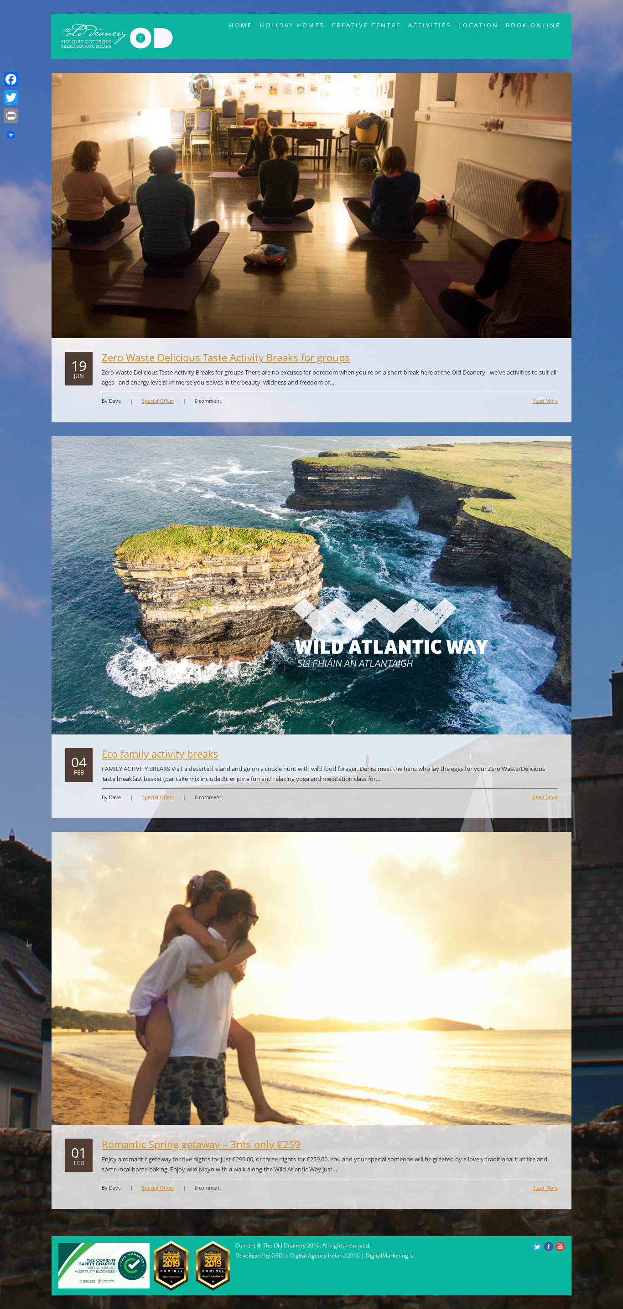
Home (240, 25)
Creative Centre (366, 25)
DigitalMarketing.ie (390, 1255)
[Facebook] (11, 79)
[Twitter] (11, 97)
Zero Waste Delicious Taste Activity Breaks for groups (226, 357)
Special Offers (158, 400)
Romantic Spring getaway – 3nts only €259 (201, 1144)
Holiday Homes (292, 25)
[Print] (11, 116)
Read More (545, 400)
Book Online (533, 25)
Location (478, 25)
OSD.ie (280, 1255)
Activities (429, 25)
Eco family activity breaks (160, 753)
